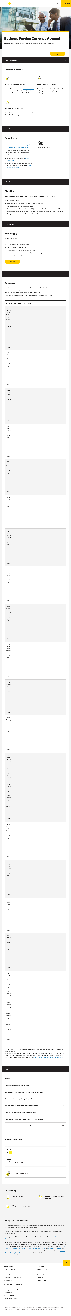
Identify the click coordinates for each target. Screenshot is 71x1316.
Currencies (9, 274)
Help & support (8, 1272)
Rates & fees (9, 129)
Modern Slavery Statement (12, 1298)
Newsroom (40, 1277)
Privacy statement (9, 1295)
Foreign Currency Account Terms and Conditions (48, 1057)
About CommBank (42, 1269)
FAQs (7, 1069)
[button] (2, 3)
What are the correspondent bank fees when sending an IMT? (24, 1119)
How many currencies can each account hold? (19, 1126)
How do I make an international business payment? (21, 1105)
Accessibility (8, 1280)
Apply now (57, 54)
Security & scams (9, 1269)
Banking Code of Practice (12, 1290)
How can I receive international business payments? (21, 1112)
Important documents (10, 1287)
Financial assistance (10, 1275)
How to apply (10, 224)
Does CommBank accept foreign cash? (17, 1085)
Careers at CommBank (44, 1272)
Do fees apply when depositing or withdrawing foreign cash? (24, 1092)
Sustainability (41, 1275)
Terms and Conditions (54, 1248)
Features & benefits (11, 60)
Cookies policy (8, 1292)
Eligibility (8, 182)
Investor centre (41, 1280)
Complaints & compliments (12, 1277)
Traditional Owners (26, 1307)
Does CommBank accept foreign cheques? (18, 1099)
